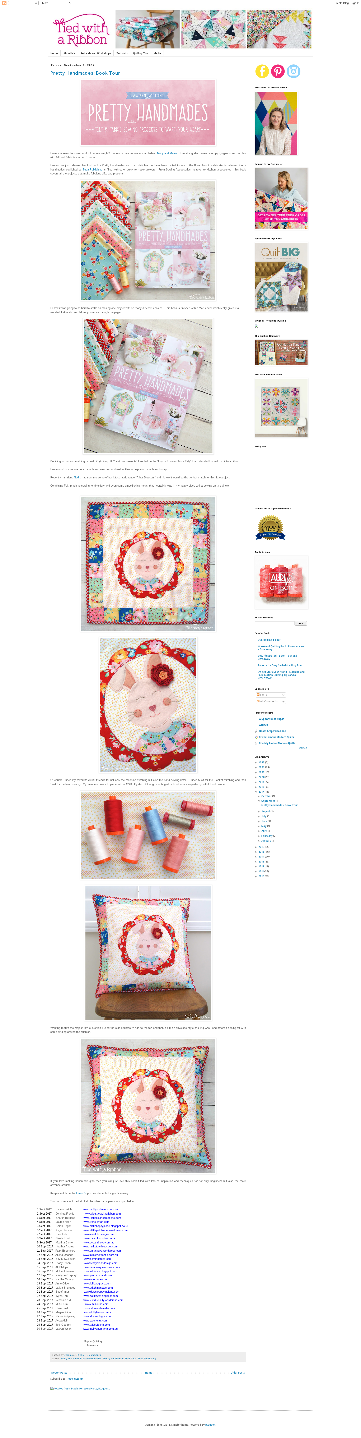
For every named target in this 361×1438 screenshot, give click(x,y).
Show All (303, 748)
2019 (261, 782)
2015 (261, 851)
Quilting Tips (140, 53)
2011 (261, 871)
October (266, 796)
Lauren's (81, 1193)
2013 (261, 861)
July (264, 816)
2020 (261, 777)
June (264, 821)
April (264, 830)
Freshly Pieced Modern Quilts (277, 743)
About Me (69, 53)
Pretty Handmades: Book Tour (85, 73)
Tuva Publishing (93, 169)
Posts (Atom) (75, 1378)
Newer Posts (59, 1372)
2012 (261, 866)
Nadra (77, 477)
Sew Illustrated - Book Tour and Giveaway (277, 657)
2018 (261, 786)
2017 (261, 791)
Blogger (210, 1424)
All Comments (268, 701)
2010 (261, 876)
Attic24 (263, 725)
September (268, 800)
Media (157, 53)
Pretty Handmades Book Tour (119, 1358)
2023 (261, 762)
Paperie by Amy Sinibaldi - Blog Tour (280, 665)
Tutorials (122, 53)
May (264, 826)
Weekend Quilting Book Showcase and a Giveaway (281, 648)
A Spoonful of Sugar (271, 718)
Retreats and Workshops (96, 53)
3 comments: (94, 1354)
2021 (261, 772)
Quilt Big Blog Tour (269, 639)
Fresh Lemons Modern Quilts (276, 737)
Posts (263, 694)
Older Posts (238, 1372)
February (267, 835)
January (266, 840)
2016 (261, 846)
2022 (261, 767)
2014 (261, 856)
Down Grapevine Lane (272, 731)
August (266, 811)
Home (54, 53)
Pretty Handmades (91, 1358)
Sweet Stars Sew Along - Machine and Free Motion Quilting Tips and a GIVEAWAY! (281, 674)
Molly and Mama (167, 153)
